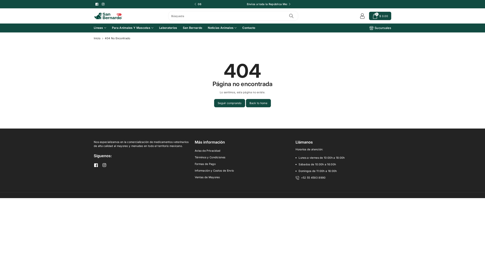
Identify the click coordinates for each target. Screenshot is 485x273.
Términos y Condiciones (210, 157)
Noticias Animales (220, 28)
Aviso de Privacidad (208, 150)
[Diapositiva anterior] (195, 4)
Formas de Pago (205, 164)
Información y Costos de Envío (214, 170)
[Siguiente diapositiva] (289, 4)
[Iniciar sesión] (362, 16)
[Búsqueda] (291, 16)
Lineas (98, 28)
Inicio (97, 38)
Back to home (258, 103)
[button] (380, 16)
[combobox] (233, 16)
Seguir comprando (230, 103)
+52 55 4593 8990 (313, 177)
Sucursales (383, 28)
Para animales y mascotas (131, 28)
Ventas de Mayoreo (207, 177)
